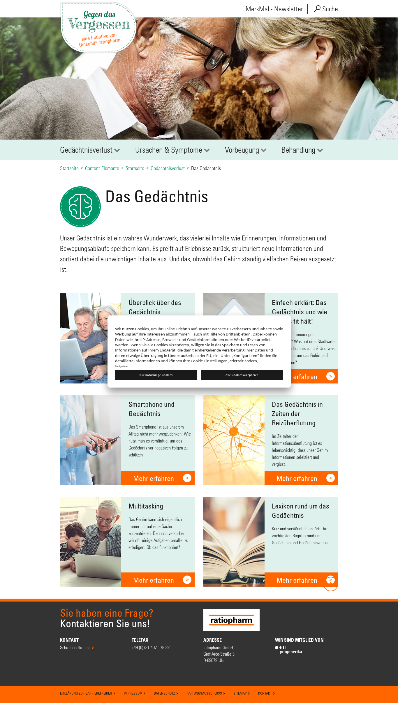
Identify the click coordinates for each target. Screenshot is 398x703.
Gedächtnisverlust (86, 150)
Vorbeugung (242, 150)
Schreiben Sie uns (75, 647)
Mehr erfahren (297, 376)
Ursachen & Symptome (168, 150)
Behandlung (298, 150)
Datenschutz (165, 693)
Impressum (133, 693)
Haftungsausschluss (204, 693)
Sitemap (240, 693)
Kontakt (265, 693)
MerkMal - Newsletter (274, 9)
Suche (329, 9)
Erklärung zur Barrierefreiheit (86, 693)
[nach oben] (331, 584)
